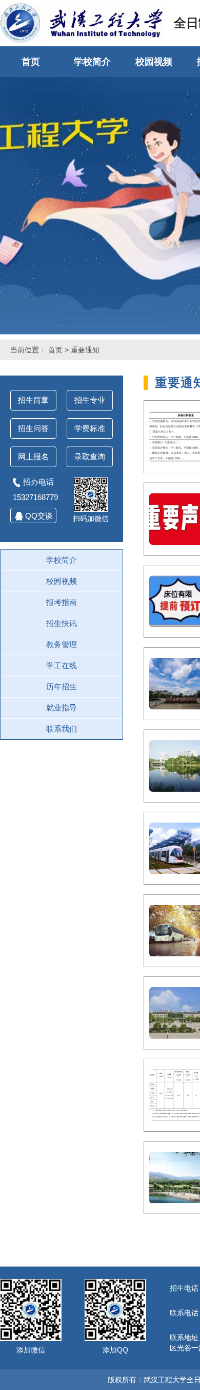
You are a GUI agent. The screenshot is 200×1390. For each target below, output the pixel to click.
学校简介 (92, 62)
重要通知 (85, 350)
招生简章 (33, 400)
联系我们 (61, 728)
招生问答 (33, 428)
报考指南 (61, 602)
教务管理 (61, 644)
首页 (31, 62)
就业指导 (61, 707)
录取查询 (89, 456)
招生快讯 (61, 623)
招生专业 (89, 400)
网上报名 (33, 456)
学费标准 (89, 428)
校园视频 (153, 62)
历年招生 (61, 686)
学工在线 (61, 665)
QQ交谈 (39, 515)
